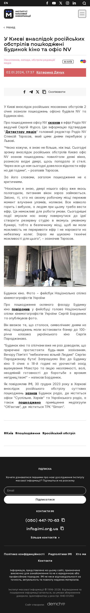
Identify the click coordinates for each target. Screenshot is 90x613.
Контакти (45, 560)
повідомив (21, 309)
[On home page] (13, 14)
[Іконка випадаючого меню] (82, 14)
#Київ (8, 433)
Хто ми (81, 554)
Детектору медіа (20, 132)
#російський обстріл (58, 433)
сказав (54, 122)
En (6, 3)
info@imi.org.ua (42, 529)
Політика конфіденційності (24, 554)
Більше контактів (44, 537)
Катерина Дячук (50, 72)
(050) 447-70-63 (42, 520)
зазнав (31, 393)
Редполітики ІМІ (60, 554)
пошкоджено (30, 402)
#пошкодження (27, 433)
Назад (10, 27)
